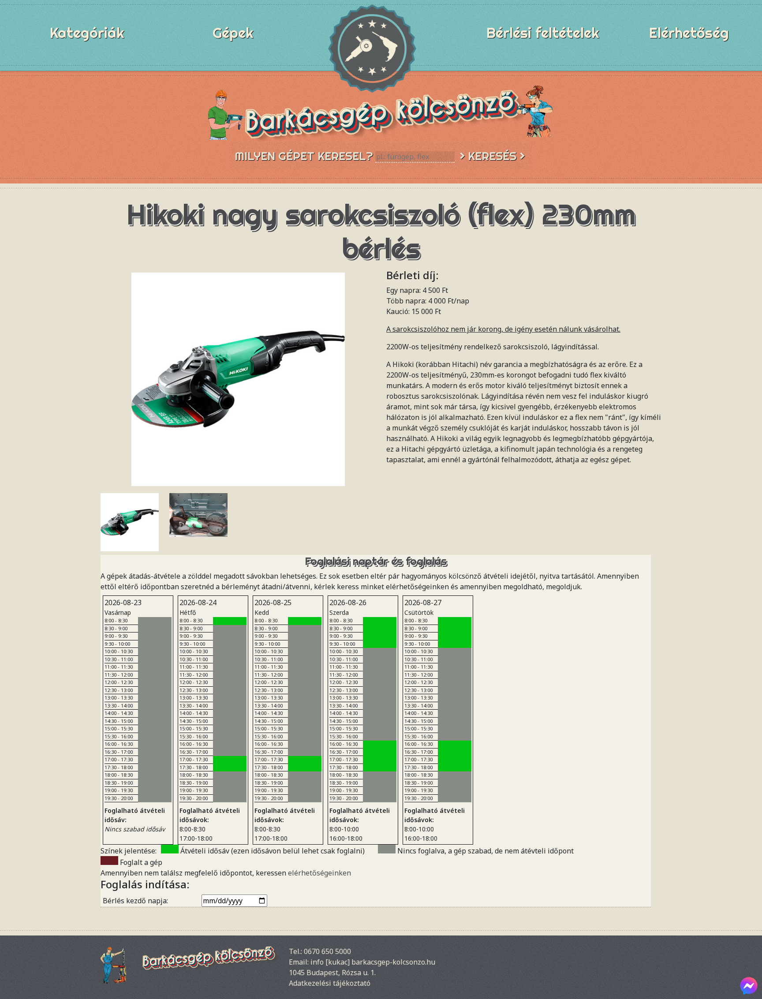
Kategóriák (87, 32)
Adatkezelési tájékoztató (329, 983)
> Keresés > (492, 156)
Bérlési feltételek (542, 32)
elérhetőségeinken (319, 873)
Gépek (233, 32)
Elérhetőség (689, 32)
